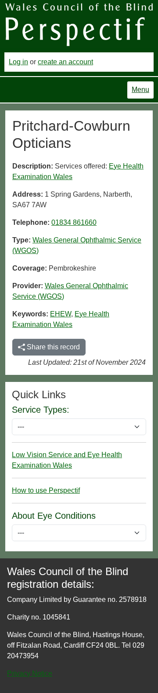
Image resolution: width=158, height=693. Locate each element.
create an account (65, 62)
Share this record (52, 347)
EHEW (60, 314)
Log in (18, 62)
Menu (140, 89)
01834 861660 (74, 222)
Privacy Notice (29, 673)
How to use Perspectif (46, 490)
